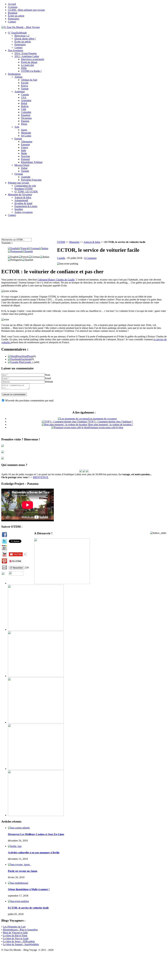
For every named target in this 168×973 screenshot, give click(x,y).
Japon (24, 129)
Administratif (21, 200)
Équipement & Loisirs (25, 206)
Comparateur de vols (25, 185)
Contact (12, 21)
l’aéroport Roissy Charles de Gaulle (56, 279)
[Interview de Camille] (87, 471)
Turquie (25, 171)
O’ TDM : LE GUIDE (26, 191)
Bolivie (25, 106)
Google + (28, 362)
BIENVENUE (40, 477)
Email (48, 378)
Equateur (25, 115)
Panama (25, 121)
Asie (16, 126)
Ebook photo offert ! (25, 38)
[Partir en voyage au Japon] (19, 864)
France (24, 147)
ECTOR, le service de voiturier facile (28, 907)
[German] (33, 248)
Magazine (74, 242)
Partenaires (13, 18)
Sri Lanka (26, 135)
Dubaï (24, 168)
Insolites (18, 209)
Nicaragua (26, 118)
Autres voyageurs (23, 212)
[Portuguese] (15, 251)
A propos (12, 7)
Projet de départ (29, 62)
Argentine (26, 100)
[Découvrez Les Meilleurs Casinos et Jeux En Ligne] (19, 827)
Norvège (25, 156)
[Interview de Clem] (80, 471)
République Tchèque (31, 162)
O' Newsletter (16, 568)
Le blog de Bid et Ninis (15, 935)
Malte (24, 153)
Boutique (12, 12)
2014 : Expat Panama (25, 53)
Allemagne (26, 141)
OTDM (61, 242)
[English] (13, 248)
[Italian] (43, 248)
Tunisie (25, 88)
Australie (25, 176)
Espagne (25, 144)
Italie (23, 150)
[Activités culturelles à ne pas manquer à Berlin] (14, 846)
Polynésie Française (31, 179)
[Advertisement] (63, 229)
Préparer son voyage (18, 182)
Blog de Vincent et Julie (15, 932)
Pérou (24, 124)
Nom (47, 374)
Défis (24, 68)
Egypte (24, 82)
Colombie (26, 112)
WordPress (27, 356)
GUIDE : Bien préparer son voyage (26, 9)
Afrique (18, 76)
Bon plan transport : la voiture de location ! (111, 424)
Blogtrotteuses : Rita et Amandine (20, 929)
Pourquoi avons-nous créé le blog (106, 427)
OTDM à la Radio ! (31, 71)
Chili (23, 109)
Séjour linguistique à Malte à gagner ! (29, 889)
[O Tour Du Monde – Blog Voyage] (20, 27)
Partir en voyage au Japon (22, 871)
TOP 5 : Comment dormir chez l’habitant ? (111, 421)
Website (49, 381)
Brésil (24, 103)
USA (23, 97)
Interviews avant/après (32, 59)
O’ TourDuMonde (17, 32)
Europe (18, 138)
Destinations (14, 74)
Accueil (12, 4)
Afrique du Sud (29, 79)
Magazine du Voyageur (20, 194)
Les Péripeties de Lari (14, 926)
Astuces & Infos (22, 197)
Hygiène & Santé (23, 203)
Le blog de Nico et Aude (16, 938)
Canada (25, 94)
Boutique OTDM (23, 188)
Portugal (25, 159)
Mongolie (26, 132)
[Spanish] (27, 251)
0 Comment (90, 258)
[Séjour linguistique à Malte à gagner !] (18, 883)
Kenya (24, 85)
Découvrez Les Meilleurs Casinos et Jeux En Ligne (36, 834)
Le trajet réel (27, 65)
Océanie (18, 174)
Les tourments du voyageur (103, 418)
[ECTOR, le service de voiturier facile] (18, 901)
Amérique (19, 91)
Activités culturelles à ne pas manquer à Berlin (33, 852)
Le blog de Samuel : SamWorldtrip (21, 944)
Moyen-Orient (21, 165)
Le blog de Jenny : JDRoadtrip (19, 941)
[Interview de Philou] (84, 471)
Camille (61, 258)
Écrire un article (16, 15)
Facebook (26, 359)
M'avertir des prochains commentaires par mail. (29, 400)
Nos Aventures (15, 50)
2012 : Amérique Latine (26, 56)
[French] (23, 248)
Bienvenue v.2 (21, 35)
